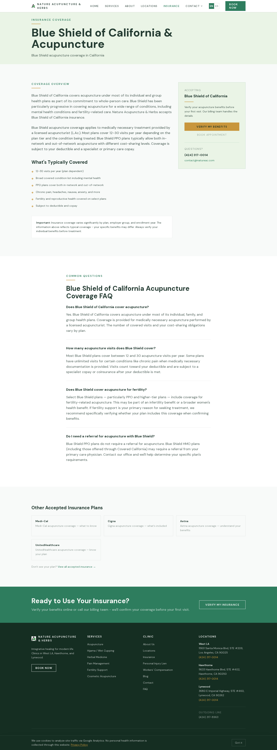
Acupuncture (95, 644)
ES (216, 6)
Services (112, 6)
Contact (193, 6)
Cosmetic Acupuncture (101, 676)
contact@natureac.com (199, 160)
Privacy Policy (79, 744)
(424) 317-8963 (208, 717)
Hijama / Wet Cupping (100, 650)
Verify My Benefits (212, 126)
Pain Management (98, 663)
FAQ (145, 689)
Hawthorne (206, 665)
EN (211, 6)
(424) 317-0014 (196, 155)
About (130, 6)
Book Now (233, 6)
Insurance (172, 6)
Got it (238, 742)
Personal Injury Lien (155, 663)
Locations (149, 6)
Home (94, 6)
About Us (149, 644)
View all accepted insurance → (77, 566)
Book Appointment (212, 134)
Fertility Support (97, 670)
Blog (145, 676)
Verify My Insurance (222, 604)
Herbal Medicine (97, 657)
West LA (204, 644)
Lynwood (204, 686)
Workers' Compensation (158, 670)
